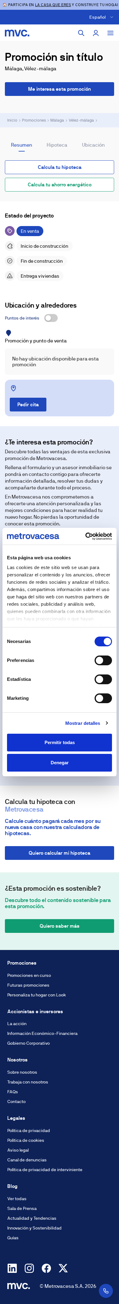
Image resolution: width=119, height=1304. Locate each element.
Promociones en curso (29, 975)
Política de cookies (25, 1140)
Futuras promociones (28, 985)
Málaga (57, 120)
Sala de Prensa (22, 1208)
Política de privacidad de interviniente (44, 1169)
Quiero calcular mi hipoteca (59, 853)
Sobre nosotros (22, 1072)
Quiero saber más (60, 926)
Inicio (12, 120)
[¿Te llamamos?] (106, 1291)
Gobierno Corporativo (28, 1043)
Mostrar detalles (82, 723)
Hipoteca (57, 145)
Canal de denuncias (27, 1159)
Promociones (34, 120)
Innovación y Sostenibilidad (34, 1227)
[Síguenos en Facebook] (46, 1268)
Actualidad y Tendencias (31, 1218)
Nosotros (17, 1060)
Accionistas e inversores (35, 1011)
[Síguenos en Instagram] (29, 1268)
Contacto (16, 1101)
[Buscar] (81, 33)
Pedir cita (28, 404)
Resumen (21, 145)
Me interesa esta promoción (59, 89)
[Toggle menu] (110, 33)
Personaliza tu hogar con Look (36, 994)
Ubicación (93, 145)
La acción (17, 1023)
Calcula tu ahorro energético (60, 185)
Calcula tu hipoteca (59, 167)
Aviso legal (18, 1150)
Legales (16, 1118)
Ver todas (17, 1198)
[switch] (103, 660)
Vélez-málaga (81, 120)
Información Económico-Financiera (42, 1033)
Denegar (60, 762)
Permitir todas (60, 742)
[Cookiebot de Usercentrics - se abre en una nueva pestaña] (85, 536)
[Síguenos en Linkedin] (12, 1268)
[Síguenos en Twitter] (63, 1268)
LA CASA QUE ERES (53, 5)
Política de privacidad (28, 1130)
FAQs (12, 1091)
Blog (12, 1186)
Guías (13, 1237)
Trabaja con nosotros (27, 1081)
